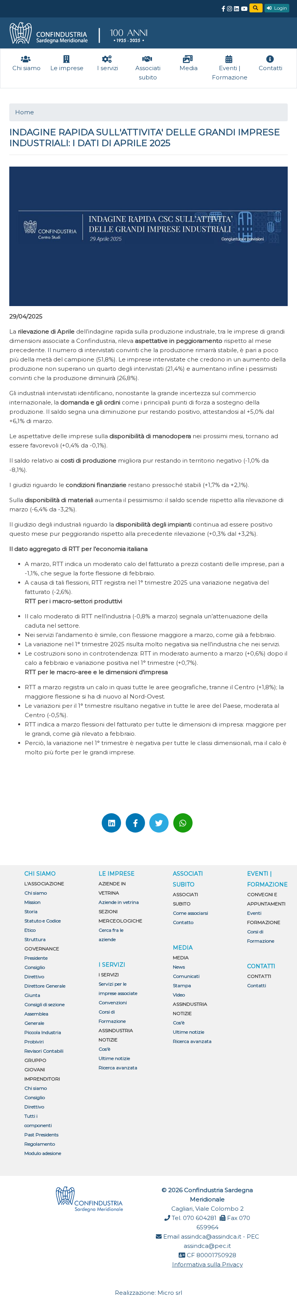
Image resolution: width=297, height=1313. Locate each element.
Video (179, 995)
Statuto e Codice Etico (42, 925)
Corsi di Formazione (112, 1016)
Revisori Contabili (43, 1051)
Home (24, 112)
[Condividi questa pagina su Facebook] (135, 823)
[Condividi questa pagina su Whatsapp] (183, 823)
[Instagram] (229, 9)
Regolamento (39, 1144)
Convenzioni (113, 1002)
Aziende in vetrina (119, 902)
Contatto (183, 922)
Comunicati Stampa (186, 980)
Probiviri (34, 1042)
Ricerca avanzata (118, 1067)
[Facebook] (223, 9)
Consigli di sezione (44, 1004)
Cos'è (104, 1049)
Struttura (35, 939)
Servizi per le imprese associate (118, 988)
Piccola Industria (42, 1032)
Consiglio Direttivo (34, 971)
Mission (32, 902)
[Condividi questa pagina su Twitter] (159, 823)
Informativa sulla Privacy (207, 1264)
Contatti (256, 985)
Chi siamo (35, 893)
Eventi (254, 913)
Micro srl (169, 1292)
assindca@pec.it (207, 1245)
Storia (31, 911)
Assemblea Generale (36, 1018)
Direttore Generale (44, 986)
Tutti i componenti (38, 1120)
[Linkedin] (236, 9)
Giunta (32, 995)
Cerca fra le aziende (111, 934)
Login (280, 8)
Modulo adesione (42, 1153)
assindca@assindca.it (211, 1236)
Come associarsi (190, 913)
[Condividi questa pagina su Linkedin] (111, 823)
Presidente (36, 958)
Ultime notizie (114, 1058)
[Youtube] (244, 9)
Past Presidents (41, 1134)
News (179, 967)
